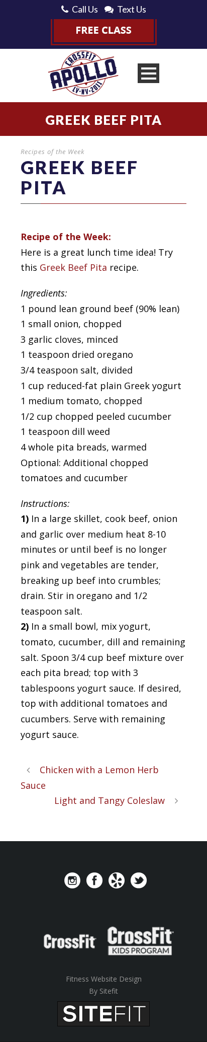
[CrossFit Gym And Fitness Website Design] (103, 1013)
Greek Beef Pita (73, 267)
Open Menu (148, 73)
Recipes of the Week (52, 151)
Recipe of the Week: (66, 237)
